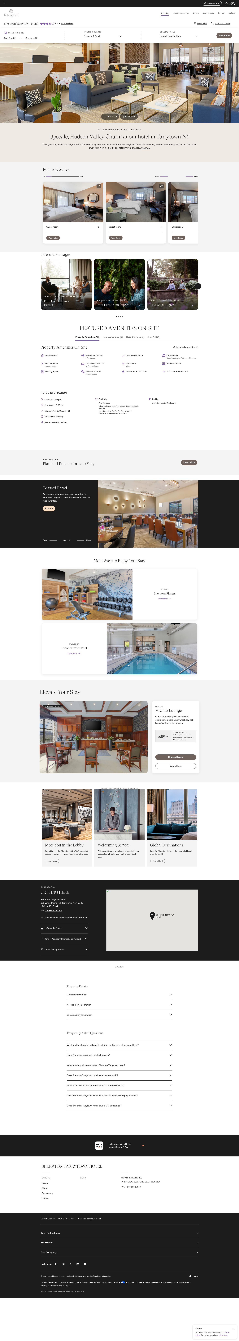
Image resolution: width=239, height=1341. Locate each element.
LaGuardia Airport (53, 928)
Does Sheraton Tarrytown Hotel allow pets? (88, 1055)
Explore (49, 508)
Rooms (45, 1183)
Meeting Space (51, 371)
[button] (212, 3)
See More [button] (145, 148)
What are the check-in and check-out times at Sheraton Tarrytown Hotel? (103, 1045)
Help (66, 1286)
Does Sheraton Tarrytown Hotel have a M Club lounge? (94, 1105)
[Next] (198, 286)
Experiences (208, 13)
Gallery (232, 13)
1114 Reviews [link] (67, 23)
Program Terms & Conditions (93, 1282)
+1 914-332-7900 (222, 23)
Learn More (189, 462)
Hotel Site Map (56, 1286)
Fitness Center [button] (92, 371)
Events (221, 13)
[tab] (87, 337)
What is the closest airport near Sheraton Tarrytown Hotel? (96, 1085)
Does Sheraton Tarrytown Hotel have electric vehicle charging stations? (102, 1095)
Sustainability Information (79, 1015)
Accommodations (181, 13)
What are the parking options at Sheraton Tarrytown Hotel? (96, 1065)
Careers (63, 1282)
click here (223, 1335)
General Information (77, 994)
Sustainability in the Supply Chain (176, 1282)
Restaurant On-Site (94, 355)
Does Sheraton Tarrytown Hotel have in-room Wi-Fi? (92, 1075)
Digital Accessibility (152, 1282)
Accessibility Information (79, 1004)
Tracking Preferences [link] (49, 1282)
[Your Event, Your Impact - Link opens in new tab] (119, 284)
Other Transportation (55, 949)
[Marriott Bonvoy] (229, 3)
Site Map (44, 1286)
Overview (165, 13)
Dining (196, 13)
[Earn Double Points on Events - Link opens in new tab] (66, 284)
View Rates (53, 238)
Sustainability (51, 355)
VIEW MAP (202, 23)
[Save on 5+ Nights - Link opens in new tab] (172, 284)
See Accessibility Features (56, 422)
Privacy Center (112, 1282)
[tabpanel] (119, 514)
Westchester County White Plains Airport (65, 917)
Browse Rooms (175, 757)
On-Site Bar (131, 363)
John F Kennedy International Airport (63, 939)
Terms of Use (74, 1282)
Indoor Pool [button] (50, 363)
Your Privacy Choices (133, 1282)
